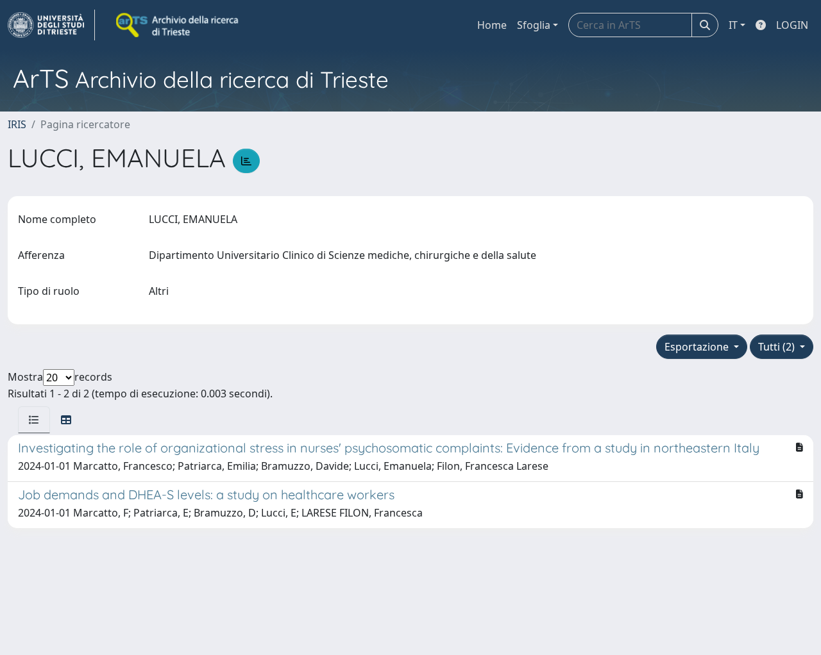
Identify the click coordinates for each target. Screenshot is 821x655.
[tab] (34, 419)
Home (492, 25)
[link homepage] (51, 25)
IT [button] (733, 25)
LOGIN (792, 25)
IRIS (17, 124)
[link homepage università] (178, 25)
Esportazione (697, 347)
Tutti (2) (777, 347)
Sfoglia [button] (533, 25)
